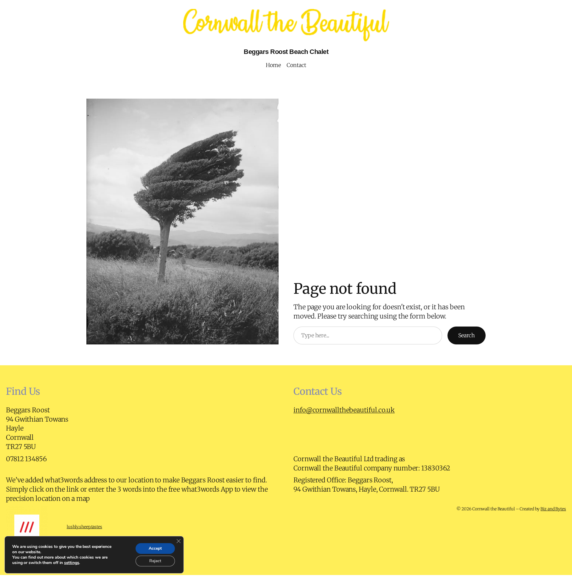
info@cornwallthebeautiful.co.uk (344, 410)
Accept (155, 548)
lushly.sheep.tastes (84, 526)
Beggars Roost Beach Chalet (286, 51)
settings (71, 562)
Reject (155, 561)
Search (466, 335)
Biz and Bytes (553, 509)
